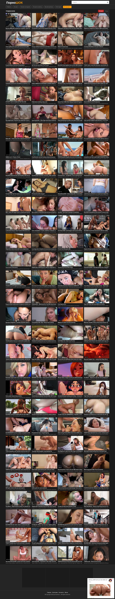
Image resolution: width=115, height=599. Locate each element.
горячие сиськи (62, 397)
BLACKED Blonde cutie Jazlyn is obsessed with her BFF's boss (18, 524)
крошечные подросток (29, 269)
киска (33, 158)
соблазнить (61, 452)
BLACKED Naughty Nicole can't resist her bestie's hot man (70, 524)
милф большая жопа (48, 379)
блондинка (34, 66)
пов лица (8, 103)
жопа (68, 121)
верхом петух (22, 140)
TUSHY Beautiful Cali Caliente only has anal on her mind (18, 451)
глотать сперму (36, 232)
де (58, 489)
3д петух (93, 360)
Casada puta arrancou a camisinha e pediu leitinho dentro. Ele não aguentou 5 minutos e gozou (18, 340)
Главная (9, 6)
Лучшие (16, 6)
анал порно (43, 269)
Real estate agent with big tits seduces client (43, 469)
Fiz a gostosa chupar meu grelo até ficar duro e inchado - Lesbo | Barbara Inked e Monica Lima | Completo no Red (96, 138)
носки (45, 324)
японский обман (45, 305)
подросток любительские (103, 250)
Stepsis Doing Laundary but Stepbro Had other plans (96, 249)
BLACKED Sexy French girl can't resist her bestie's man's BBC (70, 138)
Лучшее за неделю (25, 6)
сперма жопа (17, 29)
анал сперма (87, 29)
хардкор (44, 85)
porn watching (35, 269)
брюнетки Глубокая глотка (78, 66)
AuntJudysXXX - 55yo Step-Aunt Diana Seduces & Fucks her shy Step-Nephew (44, 120)
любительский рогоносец (25, 324)
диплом (104, 29)
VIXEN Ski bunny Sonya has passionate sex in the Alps (70, 561)
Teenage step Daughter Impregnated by (42, 451)
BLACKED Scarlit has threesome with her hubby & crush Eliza (96, 230)
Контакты (61, 592)
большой (99, 177)
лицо (104, 85)
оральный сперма (15, 103)
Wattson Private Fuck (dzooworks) (66, 322)
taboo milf (105, 287)
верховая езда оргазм (42, 397)
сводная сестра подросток (26, 250)
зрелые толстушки (96, 158)
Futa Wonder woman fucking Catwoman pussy (43, 157)
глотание (49, 195)
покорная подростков (80, 232)
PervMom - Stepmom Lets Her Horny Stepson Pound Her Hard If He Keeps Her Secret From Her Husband (96, 377)
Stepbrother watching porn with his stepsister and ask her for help (44, 267)
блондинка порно (21, 213)
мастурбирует (30, 213)
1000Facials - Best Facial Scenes (92, 561)
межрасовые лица (66, 66)
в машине (86, 452)
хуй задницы (20, 195)
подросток (14, 48)
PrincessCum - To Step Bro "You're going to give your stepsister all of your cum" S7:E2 (70, 175)
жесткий (10, 360)
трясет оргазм (62, 121)
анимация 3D (82, 324)
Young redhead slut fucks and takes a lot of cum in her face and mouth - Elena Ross (44, 46)
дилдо (33, 360)
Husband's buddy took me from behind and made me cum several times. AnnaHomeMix (44, 340)
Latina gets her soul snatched (39, 488)
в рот (56, 121)
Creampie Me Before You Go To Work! (93, 46)
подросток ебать (99, 121)
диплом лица (61, 250)
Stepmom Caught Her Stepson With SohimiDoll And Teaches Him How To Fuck (96, 28)
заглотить (38, 305)
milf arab (70, 250)
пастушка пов (50, 507)
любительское (94, 103)
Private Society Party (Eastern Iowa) (67, 506)
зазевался (25, 544)
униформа (96, 507)
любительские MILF (54, 66)
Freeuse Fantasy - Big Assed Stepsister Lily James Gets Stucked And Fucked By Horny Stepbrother (96, 524)
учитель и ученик (36, 29)
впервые (28, 397)
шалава (34, 48)
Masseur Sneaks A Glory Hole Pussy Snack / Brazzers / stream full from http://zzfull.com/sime (96, 322)
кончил (76, 48)
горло (27, 416)
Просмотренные (49, 6)
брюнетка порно (101, 305)
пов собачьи (23, 379)
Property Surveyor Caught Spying (40, 432)
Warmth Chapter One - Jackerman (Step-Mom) (96, 359)
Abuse (66, 592)
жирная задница (89, 177)
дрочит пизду (76, 563)
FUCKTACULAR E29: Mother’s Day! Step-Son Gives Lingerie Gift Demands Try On (96, 488)
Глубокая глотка (40, 324)
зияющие (19, 544)
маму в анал (12, 489)
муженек (86, 232)
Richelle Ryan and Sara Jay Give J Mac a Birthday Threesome (44, 175)
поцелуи (106, 342)
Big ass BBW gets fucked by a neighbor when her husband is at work (18, 28)
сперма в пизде (10, 269)
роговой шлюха (11, 250)
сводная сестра (10, 121)
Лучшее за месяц (37, 6)
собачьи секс (27, 232)
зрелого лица (30, 140)
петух (77, 305)
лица (93, 66)
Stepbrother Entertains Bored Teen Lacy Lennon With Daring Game (44, 506)
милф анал (41, 158)
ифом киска (16, 140)
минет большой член (19, 177)
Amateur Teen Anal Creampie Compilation (68, 212)
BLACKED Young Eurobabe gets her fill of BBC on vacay (18, 414)
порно (105, 158)
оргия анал (55, 195)
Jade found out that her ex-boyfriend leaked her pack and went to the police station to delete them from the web (96, 193)
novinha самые (88, 416)
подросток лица (36, 103)
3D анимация (69, 379)
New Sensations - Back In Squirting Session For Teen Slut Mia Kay (96, 506)
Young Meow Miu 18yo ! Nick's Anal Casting (43, 322)
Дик (7, 360)
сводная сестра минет (63, 29)
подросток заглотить (93, 269)
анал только (9, 452)
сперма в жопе (24, 85)
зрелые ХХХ (42, 121)
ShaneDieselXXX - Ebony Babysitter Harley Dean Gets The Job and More (70, 193)
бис (59, 544)
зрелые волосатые (106, 379)
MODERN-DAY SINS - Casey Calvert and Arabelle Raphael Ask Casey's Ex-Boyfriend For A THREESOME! (44, 377)
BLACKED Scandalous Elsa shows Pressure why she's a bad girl (96, 212)
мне (33, 250)
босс (7, 526)
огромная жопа (88, 342)
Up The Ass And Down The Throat (40, 65)
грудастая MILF (46, 177)
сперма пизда (73, 177)
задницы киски (98, 287)
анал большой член (70, 213)
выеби (40, 177)
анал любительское (52, 269)
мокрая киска (105, 471)
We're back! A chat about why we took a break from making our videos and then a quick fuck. (44, 212)
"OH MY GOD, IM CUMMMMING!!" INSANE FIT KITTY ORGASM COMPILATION (70, 414)
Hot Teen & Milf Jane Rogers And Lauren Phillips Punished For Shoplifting (70, 230)
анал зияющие (88, 66)
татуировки (94, 324)
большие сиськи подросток (56, 103)
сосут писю (69, 397)
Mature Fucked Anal (63, 46)
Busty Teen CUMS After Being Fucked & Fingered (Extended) (70, 102)
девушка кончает (62, 140)
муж (12, 29)
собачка (77, 452)
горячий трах (20, 66)
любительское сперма (81, 342)
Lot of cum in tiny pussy (12, 267)
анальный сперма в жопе (43, 250)
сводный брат (73, 29)
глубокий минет (73, 85)
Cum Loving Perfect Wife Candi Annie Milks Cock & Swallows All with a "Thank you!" (70, 432)
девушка (78, 287)
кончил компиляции (80, 213)
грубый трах (54, 213)
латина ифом (29, 287)
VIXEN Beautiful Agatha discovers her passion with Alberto (70, 157)
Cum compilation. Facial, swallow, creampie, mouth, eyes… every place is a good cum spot (44, 230)
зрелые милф (55, 471)
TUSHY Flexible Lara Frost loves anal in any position (18, 543)
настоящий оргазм (97, 48)
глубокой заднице (40, 360)
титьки (67, 103)
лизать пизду (99, 85)
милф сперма (44, 66)
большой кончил (57, 85)
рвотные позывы (76, 250)
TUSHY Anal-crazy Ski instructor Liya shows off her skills (96, 65)
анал (35, 250)
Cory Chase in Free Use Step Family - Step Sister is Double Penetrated (96, 285)
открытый (96, 452)
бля (85, 48)
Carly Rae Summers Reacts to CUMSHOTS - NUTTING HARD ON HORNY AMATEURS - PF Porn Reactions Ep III (70, 285)
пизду (105, 121)
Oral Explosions (62, 304)
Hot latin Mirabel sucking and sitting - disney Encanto (70, 396)
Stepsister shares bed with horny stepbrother (17, 249)
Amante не (8, 324)
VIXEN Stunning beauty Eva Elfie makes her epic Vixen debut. (96, 83)
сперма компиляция (63, 416)
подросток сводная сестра (44, 452)
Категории (58, 6)
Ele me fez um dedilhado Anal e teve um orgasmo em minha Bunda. (70, 359)
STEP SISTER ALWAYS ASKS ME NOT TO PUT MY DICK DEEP (96, 120)
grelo (85, 140)
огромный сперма (50, 360)
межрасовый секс (96, 471)
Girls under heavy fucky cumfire (14, 396)
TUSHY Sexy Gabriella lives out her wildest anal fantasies (96, 432)
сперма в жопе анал (72, 489)
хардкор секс (75, 434)
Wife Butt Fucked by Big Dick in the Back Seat (95, 451)
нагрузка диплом (18, 269)
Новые (106, 11)
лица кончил (27, 195)
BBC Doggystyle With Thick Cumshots (93, 469)
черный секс (29, 48)
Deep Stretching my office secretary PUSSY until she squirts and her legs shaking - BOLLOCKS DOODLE (70, 120)
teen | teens (72, 416)
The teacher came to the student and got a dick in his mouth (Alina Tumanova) (44, 28)
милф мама (47, 287)
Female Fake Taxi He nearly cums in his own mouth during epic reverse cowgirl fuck (18, 193)
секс (89, 121)
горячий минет (62, 526)
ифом (52, 29)
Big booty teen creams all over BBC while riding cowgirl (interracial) (70, 469)
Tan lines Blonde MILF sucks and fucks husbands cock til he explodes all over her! (18, 561)
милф (92, 489)
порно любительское (19, 121)
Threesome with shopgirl (38, 193)
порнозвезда (63, 489)
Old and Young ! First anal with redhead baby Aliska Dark (70, 83)
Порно (10, 2)
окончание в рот (46, 29)
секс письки (100, 140)
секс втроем (27, 507)
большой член (40, 471)
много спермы (40, 48)
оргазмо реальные (63, 360)
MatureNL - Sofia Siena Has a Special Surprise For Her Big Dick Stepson (18, 138)
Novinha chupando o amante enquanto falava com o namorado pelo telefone (18, 322)
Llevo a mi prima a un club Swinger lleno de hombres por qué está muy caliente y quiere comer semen (70, 488)
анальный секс (81, 29)
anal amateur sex (69, 48)
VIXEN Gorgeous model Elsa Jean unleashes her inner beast (18, 469)
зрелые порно (87, 158)
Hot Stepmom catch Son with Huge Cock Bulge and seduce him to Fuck (70, 451)
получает (8, 29)
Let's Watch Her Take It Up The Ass (66, 340)
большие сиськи (21, 48)
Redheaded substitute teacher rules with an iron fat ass (96, 175)
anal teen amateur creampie (16, 342)
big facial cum (105, 526)
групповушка (71, 232)
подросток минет (77, 195)
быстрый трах (35, 213)
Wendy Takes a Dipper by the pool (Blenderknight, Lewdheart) (70, 377)
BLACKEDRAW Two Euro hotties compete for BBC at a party (18, 432)
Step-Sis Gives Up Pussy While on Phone (94, 304)
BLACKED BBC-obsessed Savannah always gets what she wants (96, 543)
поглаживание (44, 103)
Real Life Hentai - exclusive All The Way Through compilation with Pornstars (44, 359)
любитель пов (104, 489)
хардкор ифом (35, 379)
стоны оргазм (51, 397)
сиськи (21, 158)
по (102, 158)
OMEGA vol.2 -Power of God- (13, 157)
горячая (106, 140)
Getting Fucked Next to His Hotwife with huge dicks (96, 340)
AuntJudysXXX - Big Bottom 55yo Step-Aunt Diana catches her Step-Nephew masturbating (44, 561)
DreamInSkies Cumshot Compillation (15, 65)
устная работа (70, 305)
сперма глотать (62, 195)
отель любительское (103, 103)
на (75, 305)
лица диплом (24, 29)
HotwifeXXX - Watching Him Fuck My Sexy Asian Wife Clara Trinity (44, 304)
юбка (78, 85)
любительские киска (80, 121)
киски (92, 121)
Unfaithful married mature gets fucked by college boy (96, 157)
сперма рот (55, 48)
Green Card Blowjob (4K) (64, 249)
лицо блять (16, 360)
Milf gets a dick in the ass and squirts (15, 488)
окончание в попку (77, 360)
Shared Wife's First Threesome (92, 102)
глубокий (93, 85)
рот (7, 195)
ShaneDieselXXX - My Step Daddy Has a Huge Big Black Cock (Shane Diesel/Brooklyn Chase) (96, 267)
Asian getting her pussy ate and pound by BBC (17, 46)
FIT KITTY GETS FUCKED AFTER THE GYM (16, 102)
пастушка (43, 526)
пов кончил (30, 379)
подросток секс (19, 507)
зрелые (50, 563)
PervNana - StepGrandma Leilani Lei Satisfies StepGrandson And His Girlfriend (18, 506)
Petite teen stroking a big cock (39, 102)
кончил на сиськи (88, 563)
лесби (7, 507)
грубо (82, 416)
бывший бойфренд (89, 195)
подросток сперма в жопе (42, 416)
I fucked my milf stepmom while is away (16, 285)
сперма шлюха (48, 48)
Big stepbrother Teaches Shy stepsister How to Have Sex (18, 120)
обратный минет (12, 195)
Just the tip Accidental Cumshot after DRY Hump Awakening (44, 396)
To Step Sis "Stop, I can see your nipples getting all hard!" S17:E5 (44, 524)
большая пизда (81, 397)
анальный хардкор (30, 121)
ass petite (17, 379)
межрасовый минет (72, 140)
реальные (89, 48)
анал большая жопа (96, 29)
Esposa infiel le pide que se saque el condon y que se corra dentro (18, 304)
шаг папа (34, 452)
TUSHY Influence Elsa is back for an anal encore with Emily (70, 543)
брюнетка (49, 85)
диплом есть (35, 489)
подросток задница (15, 85)
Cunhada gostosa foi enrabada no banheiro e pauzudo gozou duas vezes (18, 83)
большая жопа (48, 158)
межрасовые (96, 213)
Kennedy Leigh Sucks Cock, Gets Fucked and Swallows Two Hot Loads (18, 377)
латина (97, 195)
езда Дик (72, 121)
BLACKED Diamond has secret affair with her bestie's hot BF (18, 175)
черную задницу (82, 471)
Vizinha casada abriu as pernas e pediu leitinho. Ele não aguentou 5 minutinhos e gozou (44, 414)
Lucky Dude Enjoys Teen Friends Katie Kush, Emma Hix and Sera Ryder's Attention (18, 230)
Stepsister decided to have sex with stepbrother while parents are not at (70, 28)
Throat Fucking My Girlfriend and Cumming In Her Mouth (44, 543)
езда (102, 213)
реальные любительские (71, 269)
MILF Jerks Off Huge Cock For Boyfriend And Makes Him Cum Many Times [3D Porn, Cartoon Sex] (18, 212)
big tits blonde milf (54, 177)
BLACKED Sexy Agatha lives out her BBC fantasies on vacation (70, 65)
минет (26, 66)
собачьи (36, 121)
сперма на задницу (55, 140)
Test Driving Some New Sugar (65, 267)
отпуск (59, 66)
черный (76, 471)
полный (86, 397)
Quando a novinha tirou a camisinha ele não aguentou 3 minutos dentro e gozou (96, 414)
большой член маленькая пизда (55, 526)
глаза (41, 232)
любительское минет (28, 563)
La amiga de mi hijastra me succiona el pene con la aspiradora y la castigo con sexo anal (44, 249)
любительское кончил (74, 103)
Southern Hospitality (37, 138)
